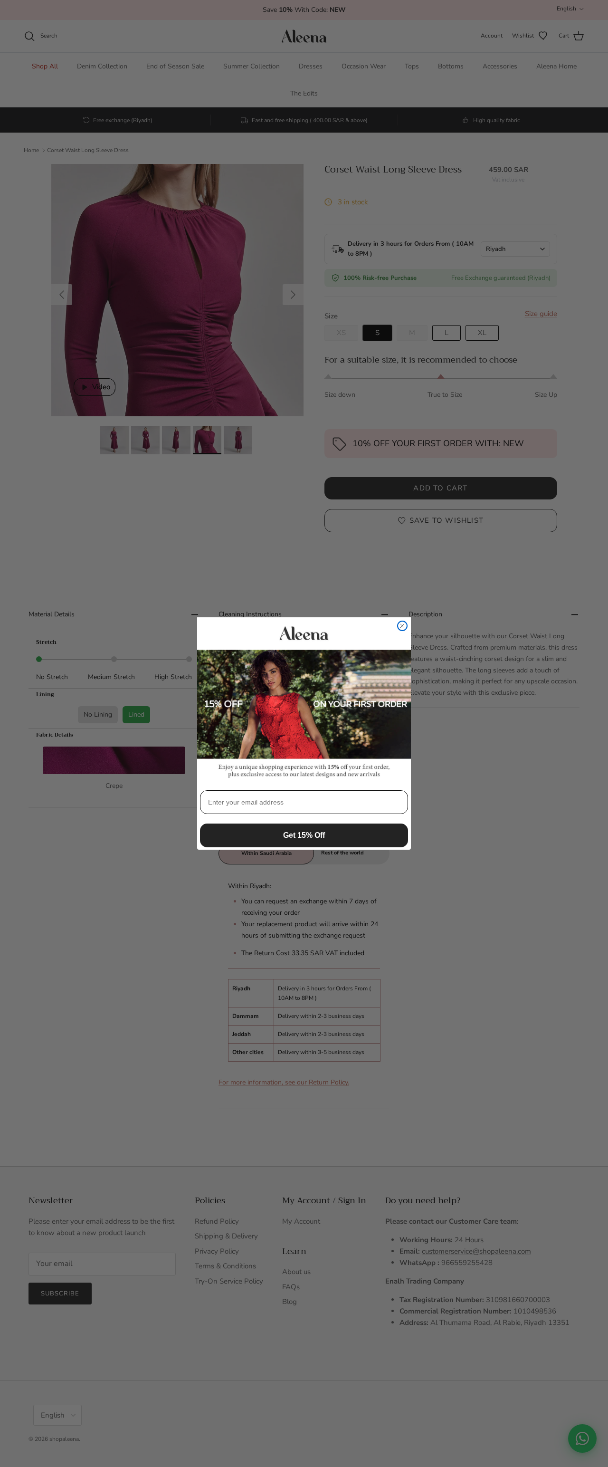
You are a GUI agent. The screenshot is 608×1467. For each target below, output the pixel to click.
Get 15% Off (304, 835)
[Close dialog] (402, 626)
